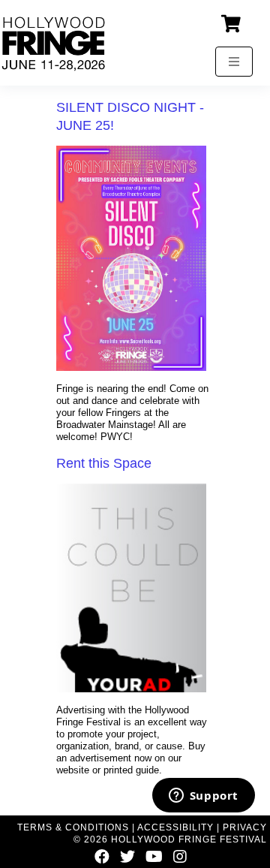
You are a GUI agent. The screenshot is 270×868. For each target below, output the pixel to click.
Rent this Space (104, 463)
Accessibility (175, 827)
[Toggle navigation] (234, 62)
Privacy (245, 827)
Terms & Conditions (73, 827)
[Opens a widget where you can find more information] (203, 796)
